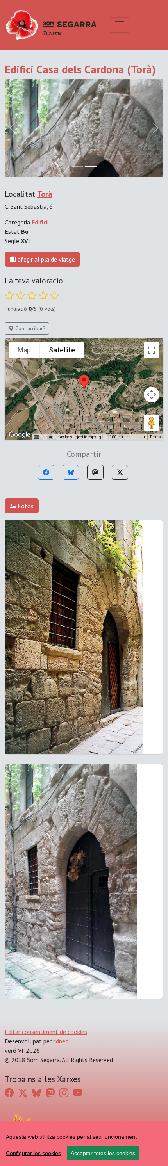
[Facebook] (46, 472)
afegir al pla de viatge (45, 259)
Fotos (25, 506)
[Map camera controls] (151, 394)
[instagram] (63, 1092)
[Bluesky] (71, 472)
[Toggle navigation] (119, 25)
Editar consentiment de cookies (46, 1032)
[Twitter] (120, 472)
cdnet (60, 1041)
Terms (155, 437)
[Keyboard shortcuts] (36, 437)
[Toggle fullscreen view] (151, 350)
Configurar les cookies (33, 1153)
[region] (84, 1143)
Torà (44, 194)
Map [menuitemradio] (24, 350)
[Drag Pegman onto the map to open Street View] (151, 423)
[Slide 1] (91, 166)
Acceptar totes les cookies (103, 1153)
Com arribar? (30, 328)
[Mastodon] (95, 472)
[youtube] (77, 1092)
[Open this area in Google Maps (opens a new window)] (19, 435)
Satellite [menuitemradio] (62, 350)
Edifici (40, 222)
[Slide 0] (77, 166)
